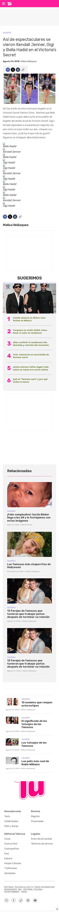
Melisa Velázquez (29, 61)
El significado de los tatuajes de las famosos (34, 724)
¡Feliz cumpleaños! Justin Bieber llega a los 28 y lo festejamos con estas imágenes (28, 517)
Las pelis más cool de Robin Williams (35, 763)
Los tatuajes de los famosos (34, 744)
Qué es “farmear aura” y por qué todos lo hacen (30, 380)
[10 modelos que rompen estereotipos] (12, 701)
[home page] (9, 3)
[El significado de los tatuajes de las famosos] (12, 720)
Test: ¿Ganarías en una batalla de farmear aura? (31, 356)
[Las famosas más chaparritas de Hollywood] (29, 544)
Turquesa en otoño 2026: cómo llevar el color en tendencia (30, 331)
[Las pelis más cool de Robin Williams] (12, 760)
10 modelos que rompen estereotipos (36, 704)
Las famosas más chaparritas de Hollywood (29, 566)
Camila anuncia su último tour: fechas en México (29, 319)
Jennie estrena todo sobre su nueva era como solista (31, 368)
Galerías (7, 33)
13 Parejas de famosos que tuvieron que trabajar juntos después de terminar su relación (28, 614)
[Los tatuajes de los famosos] (12, 742)
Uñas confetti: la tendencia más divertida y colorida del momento (31, 343)
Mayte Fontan (27, 525)
